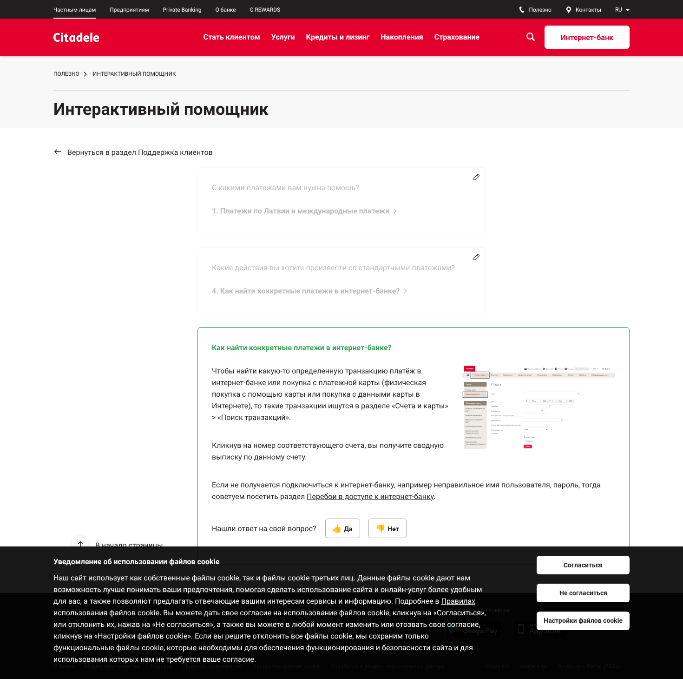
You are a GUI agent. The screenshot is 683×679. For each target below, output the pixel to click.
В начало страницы (129, 545)
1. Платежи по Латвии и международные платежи (300, 210)
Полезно (66, 74)
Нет (393, 529)
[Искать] (530, 37)
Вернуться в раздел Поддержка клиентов (140, 152)
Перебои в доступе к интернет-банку (370, 496)
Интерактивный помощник (134, 74)
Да (348, 529)
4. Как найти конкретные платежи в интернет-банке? (306, 290)
